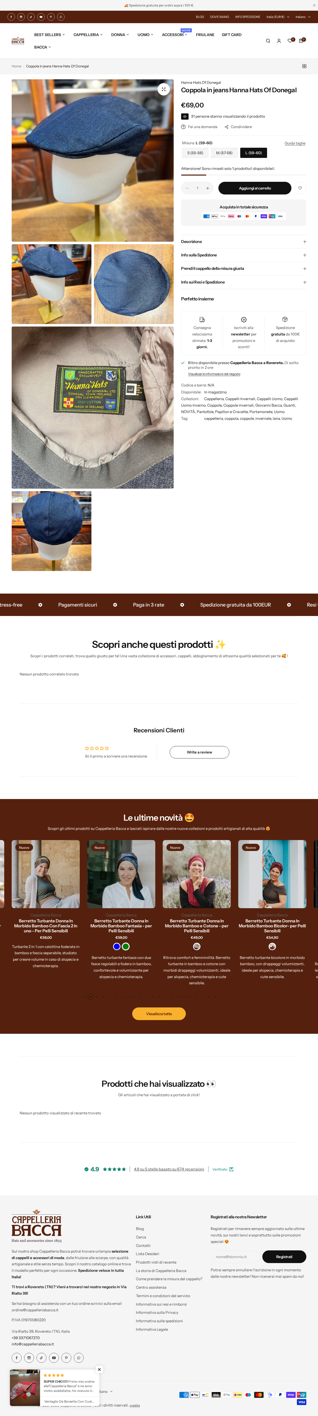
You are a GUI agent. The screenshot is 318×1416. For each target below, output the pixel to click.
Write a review (199, 752)
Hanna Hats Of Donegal (201, 82)
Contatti (143, 1245)
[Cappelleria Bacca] (18, 41)
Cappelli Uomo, (270, 399)
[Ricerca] (268, 40)
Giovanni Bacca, (269, 405)
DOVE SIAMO (219, 17)
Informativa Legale (152, 1329)
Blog (140, 1228)
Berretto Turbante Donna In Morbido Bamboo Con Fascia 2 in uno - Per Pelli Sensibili (45, 925)
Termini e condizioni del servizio (163, 1295)
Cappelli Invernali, (241, 399)
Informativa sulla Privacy (157, 1312)
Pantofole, (206, 412)
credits (135, 1405)
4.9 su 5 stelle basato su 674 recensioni (169, 1169)
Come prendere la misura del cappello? (169, 1278)
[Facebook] (11, 17)
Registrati (284, 1256)
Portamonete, (261, 412)
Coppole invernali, (239, 405)
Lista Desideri (147, 1253)
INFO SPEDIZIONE (247, 17)
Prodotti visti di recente (156, 1262)
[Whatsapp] (61, 17)
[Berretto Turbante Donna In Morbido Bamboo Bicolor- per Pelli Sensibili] (272, 874)
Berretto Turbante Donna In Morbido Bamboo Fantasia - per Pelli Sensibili (121, 925)
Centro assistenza (151, 1287)
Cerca (141, 1237)
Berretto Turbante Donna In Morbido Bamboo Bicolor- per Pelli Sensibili (272, 925)
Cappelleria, (214, 399)
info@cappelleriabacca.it (33, 1344)
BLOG (200, 17)
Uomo (279, 412)
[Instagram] (21, 17)
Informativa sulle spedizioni (159, 1321)
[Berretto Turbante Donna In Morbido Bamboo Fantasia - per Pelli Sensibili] (121, 874)
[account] (279, 40)
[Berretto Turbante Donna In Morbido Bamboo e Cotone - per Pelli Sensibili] (197, 874)
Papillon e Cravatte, (232, 412)
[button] (84, 997)
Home (16, 66)
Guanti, (289, 405)
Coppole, (215, 405)
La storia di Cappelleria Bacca (161, 1270)
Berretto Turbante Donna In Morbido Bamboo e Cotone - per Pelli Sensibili (197, 925)
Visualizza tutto (159, 1013)
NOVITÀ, (189, 412)
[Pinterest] (51, 17)
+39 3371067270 (26, 1337)
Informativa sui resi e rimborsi (161, 1304)
